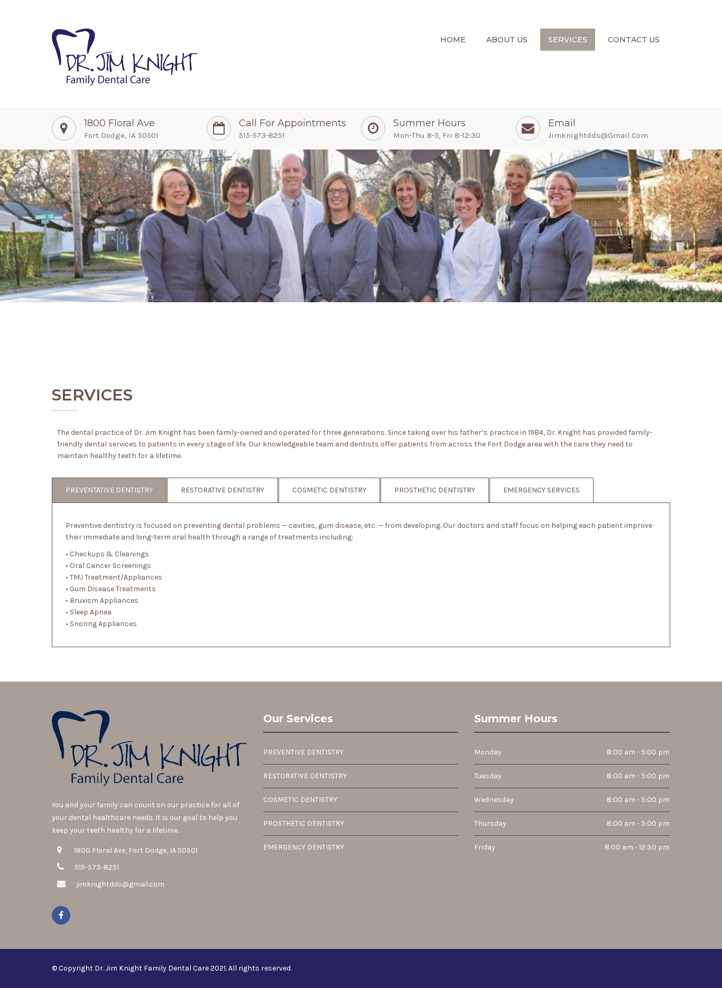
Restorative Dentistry (222, 490)
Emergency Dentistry (303, 847)
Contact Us (634, 39)
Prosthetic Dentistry (434, 490)
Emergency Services (541, 490)
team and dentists (347, 444)
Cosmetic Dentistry (329, 490)
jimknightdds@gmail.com (598, 135)
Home (453, 39)
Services (567, 39)
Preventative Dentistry (109, 490)
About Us (506, 39)
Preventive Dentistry (303, 752)
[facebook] (61, 915)
